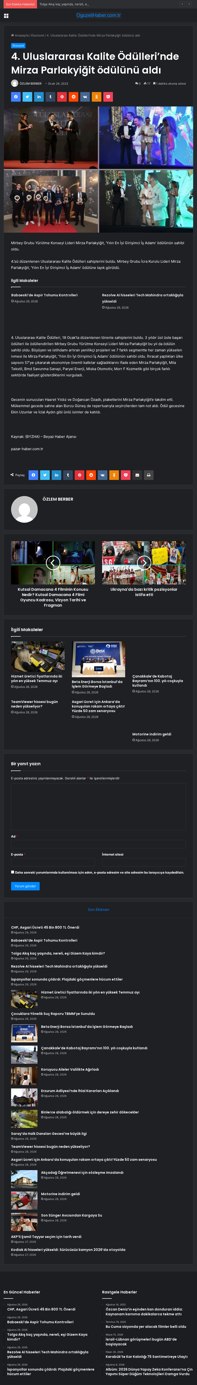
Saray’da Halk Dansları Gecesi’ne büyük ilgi (49, 1133)
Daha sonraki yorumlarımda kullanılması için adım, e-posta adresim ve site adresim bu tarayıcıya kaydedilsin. (99, 872)
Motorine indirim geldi (151, 734)
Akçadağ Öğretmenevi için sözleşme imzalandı (82, 1172)
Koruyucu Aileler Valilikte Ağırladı (70, 1069)
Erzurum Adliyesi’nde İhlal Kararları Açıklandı (80, 1090)
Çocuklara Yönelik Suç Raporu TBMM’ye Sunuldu (53, 1013)
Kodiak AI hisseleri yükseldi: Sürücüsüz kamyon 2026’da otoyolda (68, 1249)
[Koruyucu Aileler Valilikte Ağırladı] (24, 1076)
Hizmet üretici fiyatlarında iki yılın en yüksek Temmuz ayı (36, 678)
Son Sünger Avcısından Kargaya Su (71, 1215)
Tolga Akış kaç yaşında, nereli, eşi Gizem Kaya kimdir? (79, 4)
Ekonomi (37, 35)
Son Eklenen (98, 909)
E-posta (18, 854)
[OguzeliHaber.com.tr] (98, 15)
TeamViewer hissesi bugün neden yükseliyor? (34, 704)
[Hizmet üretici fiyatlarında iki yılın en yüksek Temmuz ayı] (38, 656)
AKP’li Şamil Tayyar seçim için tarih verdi (46, 1236)
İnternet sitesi (112, 854)
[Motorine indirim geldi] (159, 715)
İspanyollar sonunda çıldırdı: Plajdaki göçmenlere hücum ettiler (67, 979)
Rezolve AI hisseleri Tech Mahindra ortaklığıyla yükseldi (59, 966)
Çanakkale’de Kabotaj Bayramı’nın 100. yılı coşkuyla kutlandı (157, 681)
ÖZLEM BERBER (31, 83)
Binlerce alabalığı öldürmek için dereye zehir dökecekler (90, 1112)
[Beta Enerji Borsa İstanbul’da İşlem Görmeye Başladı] (98, 659)
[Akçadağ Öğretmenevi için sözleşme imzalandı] (24, 1179)
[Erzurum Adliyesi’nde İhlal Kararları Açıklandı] (24, 1097)
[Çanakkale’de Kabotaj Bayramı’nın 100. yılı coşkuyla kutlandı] (159, 656)
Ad (14, 836)
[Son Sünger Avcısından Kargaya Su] (24, 1222)
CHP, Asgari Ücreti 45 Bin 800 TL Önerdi (45, 927)
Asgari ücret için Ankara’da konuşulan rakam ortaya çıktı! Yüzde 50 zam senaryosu (98, 706)
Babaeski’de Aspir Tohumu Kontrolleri (44, 295)
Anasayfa (21, 35)
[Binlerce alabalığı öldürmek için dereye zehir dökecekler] (24, 1119)
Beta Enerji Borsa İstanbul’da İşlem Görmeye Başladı (97, 684)
